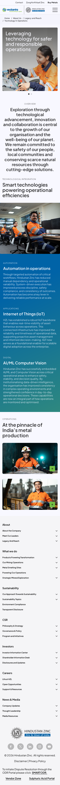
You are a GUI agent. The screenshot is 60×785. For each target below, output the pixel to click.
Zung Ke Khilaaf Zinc (35, 2)
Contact (19, 2)
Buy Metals (53, 2)
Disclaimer (20, 761)
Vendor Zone (13, 778)
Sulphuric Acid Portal (42, 778)
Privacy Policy (37, 761)
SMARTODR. (39, 772)
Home (7, 18)
